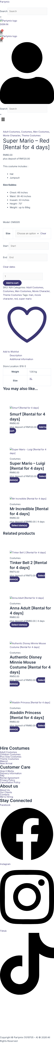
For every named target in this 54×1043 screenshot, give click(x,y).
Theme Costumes (31, 135)
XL (31, 378)
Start (5, 245)
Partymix (4, 1)
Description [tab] (16, 355)
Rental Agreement (9, 778)
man (31, 295)
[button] (27, 119)
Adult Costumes (11, 131)
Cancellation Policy (10, 782)
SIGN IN (4, 24)
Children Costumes (10, 754)
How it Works (7, 771)
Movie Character (11, 135)
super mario (25, 298)
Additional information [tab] (21, 359)
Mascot (4, 761)
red (16, 298)
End (5, 257)
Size (8, 233)
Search (4, 11)
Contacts (4, 794)
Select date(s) (19, 525)
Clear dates (9, 266)
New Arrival (6, 763)
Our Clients (6, 792)
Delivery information (11, 773)
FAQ (2, 775)
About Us (5, 790)
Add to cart (12, 282)
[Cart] (1, 32)
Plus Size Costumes (10, 757)
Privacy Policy (7, 780)
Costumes (26, 131)
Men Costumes (41, 131)
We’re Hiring (6, 797)
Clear (43, 233)
